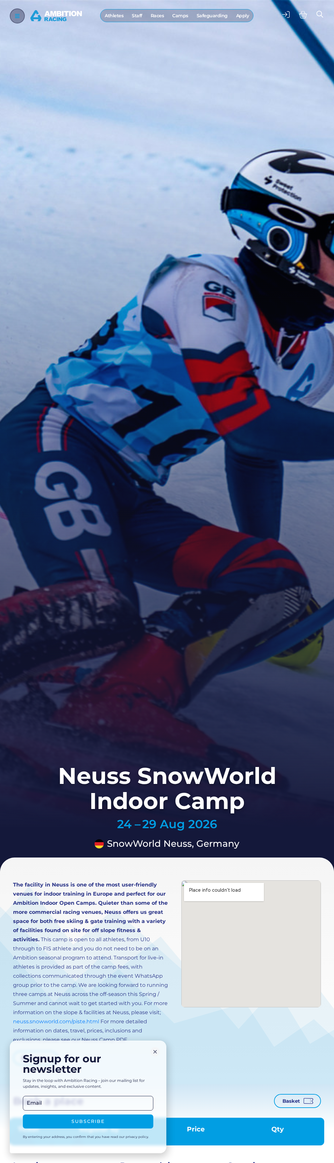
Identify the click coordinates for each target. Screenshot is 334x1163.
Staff (137, 16)
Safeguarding (212, 16)
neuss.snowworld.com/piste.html (56, 1021)
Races (157, 16)
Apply (242, 16)
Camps (180, 16)
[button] (155, 1052)
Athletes (114, 16)
